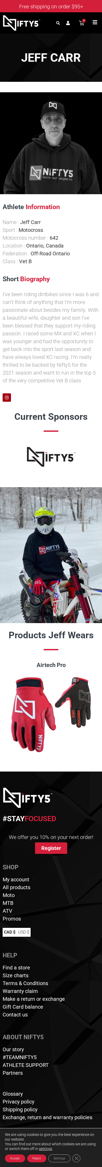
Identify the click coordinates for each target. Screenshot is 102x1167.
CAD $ (9, 932)
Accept (15, 1158)
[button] (58, 23)
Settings (59, 1158)
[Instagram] (7, 397)
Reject (36, 1158)
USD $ (23, 932)
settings (45, 1149)
